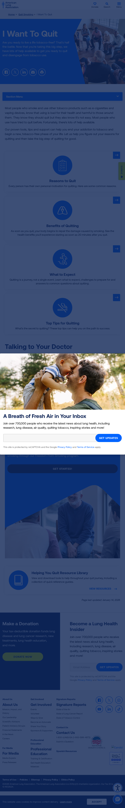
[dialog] (62, 404)
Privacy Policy (65, 447)
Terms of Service (85, 447)
